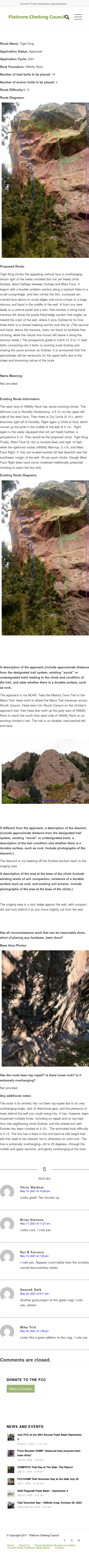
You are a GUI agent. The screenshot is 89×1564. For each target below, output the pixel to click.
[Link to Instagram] (71, 1540)
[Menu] (75, 16)
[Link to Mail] (78, 1540)
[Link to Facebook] (64, 1540)
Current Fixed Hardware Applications (43, 3)
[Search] (64, 16)
